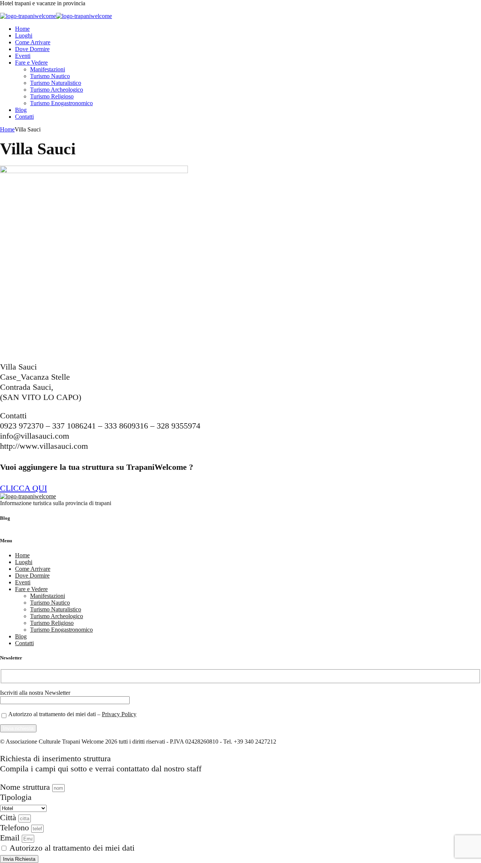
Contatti (24, 116)
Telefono (15, 827)
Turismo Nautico (50, 76)
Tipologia (16, 797)
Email (11, 837)
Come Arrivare (32, 42)
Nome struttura (26, 787)
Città (9, 817)
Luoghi (23, 35)
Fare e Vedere (31, 62)
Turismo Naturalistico (55, 83)
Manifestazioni (47, 69)
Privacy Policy (119, 714)
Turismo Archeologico (56, 89)
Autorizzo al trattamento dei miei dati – (72, 714)
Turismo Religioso (52, 96)
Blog (21, 110)
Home (22, 29)
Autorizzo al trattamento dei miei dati (72, 847)
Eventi (22, 56)
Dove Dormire (32, 49)
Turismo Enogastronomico (61, 103)
